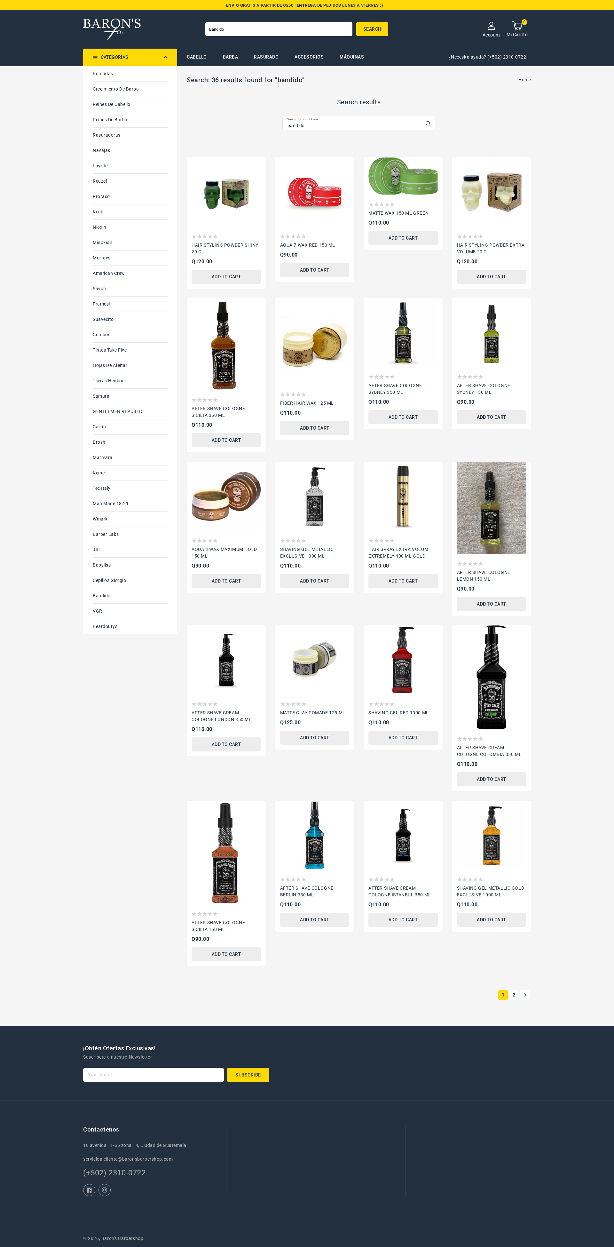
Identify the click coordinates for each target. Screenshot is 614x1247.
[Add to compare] (257, 177)
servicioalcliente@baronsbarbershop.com (128, 1159)
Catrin (99, 426)
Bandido (102, 595)
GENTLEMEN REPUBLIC (118, 411)
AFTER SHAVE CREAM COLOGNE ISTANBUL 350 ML (399, 891)
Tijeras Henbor (108, 380)
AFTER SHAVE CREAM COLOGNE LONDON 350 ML (222, 716)
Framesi (101, 303)
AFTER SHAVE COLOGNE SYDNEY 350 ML (395, 389)
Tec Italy (102, 488)
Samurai (102, 396)
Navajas (101, 150)
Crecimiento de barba (116, 88)
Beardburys (105, 626)
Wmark (100, 518)
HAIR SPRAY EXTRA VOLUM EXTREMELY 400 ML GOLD (398, 553)
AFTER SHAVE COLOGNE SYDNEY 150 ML (483, 389)
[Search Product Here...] (428, 124)
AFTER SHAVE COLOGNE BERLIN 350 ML (307, 891)
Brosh (99, 442)
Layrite (100, 165)
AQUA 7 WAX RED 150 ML (307, 245)
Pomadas (103, 73)
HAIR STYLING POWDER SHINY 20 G (225, 248)
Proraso (101, 196)
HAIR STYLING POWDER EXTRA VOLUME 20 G (491, 248)
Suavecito (103, 319)
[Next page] (525, 995)
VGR (97, 611)
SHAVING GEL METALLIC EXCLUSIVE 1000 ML (307, 553)
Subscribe (248, 1074)
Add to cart (226, 276)
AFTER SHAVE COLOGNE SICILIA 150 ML (218, 926)
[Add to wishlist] (257, 165)
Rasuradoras (107, 135)
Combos (101, 334)
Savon (99, 288)
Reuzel (100, 181)
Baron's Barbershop (122, 1238)
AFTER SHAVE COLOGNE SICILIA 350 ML (218, 412)
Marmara (103, 457)
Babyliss (102, 565)
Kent (98, 211)
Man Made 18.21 (111, 503)
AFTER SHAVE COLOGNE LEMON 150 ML (483, 576)
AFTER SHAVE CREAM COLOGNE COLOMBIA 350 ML (489, 751)
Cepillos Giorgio (109, 580)
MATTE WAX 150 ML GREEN (398, 213)
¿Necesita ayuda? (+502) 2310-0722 (487, 57)
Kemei (99, 472)
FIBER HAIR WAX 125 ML (307, 403)
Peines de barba (110, 119)
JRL (97, 549)
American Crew (109, 273)
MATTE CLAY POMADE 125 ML (312, 712)
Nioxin (99, 227)
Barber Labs (106, 534)
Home (524, 79)
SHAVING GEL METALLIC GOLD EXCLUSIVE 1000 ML (490, 891)
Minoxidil (102, 242)
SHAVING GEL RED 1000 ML (398, 712)
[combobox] (278, 29)
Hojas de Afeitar (110, 365)
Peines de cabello (111, 104)
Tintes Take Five (110, 350)
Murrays (102, 257)
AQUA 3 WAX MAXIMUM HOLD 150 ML (224, 553)
